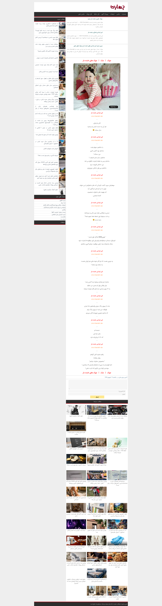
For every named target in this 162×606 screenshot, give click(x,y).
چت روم (63, 203)
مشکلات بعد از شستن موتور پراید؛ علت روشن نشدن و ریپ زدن (117, 417)
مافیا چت (63, 217)
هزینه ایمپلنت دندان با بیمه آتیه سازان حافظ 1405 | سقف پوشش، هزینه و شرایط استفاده (117, 451)
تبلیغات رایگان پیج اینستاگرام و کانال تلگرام (54, 205)
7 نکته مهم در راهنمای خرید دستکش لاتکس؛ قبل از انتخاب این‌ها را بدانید (117, 548)
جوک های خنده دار (90, 60)
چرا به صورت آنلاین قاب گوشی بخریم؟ (96, 465)
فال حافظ (96, 14)
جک (102, 60)
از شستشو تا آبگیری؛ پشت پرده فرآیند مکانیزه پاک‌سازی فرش (96, 580)
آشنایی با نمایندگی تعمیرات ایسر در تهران (117, 598)
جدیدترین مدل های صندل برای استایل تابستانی (76, 499)
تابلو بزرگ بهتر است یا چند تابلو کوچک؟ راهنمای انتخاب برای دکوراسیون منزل (96, 450)
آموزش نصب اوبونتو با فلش (76, 449)
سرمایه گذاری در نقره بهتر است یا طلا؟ (76, 465)
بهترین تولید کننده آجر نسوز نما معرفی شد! (96, 531)
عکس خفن (81, 14)
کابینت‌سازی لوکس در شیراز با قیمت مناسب (76, 433)
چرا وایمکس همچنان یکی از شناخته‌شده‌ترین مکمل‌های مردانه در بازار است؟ (117, 483)
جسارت (124, 14)
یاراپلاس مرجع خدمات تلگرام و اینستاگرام (54, 207)
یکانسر (63, 210)
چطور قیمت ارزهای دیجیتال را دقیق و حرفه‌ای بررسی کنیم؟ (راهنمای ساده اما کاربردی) (76, 581)
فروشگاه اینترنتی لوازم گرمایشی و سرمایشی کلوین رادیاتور (76, 548)
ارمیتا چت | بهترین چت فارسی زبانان (76, 530)
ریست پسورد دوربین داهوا (58, 212)
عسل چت (62, 219)
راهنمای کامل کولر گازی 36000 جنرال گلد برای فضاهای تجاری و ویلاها (76, 482)
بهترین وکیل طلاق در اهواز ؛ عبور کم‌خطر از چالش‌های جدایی (96, 564)
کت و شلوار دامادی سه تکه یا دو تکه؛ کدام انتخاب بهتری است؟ (97, 548)
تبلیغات (112, 14)
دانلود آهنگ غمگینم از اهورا (76, 416)
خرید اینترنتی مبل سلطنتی (58, 214)
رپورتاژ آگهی (104, 14)
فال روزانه (89, 14)
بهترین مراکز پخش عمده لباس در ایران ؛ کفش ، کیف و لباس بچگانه (97, 482)
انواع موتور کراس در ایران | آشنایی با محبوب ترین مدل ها (97, 499)
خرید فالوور (62, 200)
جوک (109, 60)
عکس (118, 14)
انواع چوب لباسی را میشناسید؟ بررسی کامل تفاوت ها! (97, 515)
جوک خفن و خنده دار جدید (95, 19)
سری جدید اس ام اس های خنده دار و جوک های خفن (88, 46)
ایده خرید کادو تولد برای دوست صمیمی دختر (76, 515)
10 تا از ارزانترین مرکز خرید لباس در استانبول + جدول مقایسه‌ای (117, 531)
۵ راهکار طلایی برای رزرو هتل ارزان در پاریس (97, 598)
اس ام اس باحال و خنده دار (95, 32)
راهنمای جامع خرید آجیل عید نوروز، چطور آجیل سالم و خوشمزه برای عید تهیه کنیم (117, 565)
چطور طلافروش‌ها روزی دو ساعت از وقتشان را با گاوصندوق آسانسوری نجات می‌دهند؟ (96, 418)
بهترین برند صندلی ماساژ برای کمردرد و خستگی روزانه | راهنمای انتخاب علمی (76, 564)
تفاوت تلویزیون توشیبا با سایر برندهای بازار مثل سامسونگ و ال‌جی (117, 515)
